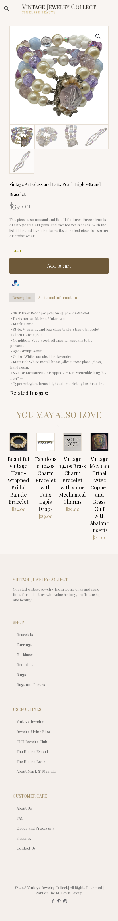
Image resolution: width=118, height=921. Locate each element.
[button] (98, 36)
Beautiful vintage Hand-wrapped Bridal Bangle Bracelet (19, 480)
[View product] (21, 448)
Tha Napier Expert (32, 751)
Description (22, 297)
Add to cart (59, 266)
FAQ (20, 818)
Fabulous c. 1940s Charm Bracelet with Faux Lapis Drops (45, 484)
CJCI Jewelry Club (32, 741)
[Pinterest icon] (59, 901)
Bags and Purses (31, 684)
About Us (24, 808)
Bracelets (25, 634)
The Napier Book (31, 761)
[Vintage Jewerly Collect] (59, 8)
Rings (21, 674)
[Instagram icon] (65, 901)
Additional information (57, 297)
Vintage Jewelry (30, 721)
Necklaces (25, 654)
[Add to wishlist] (74, 448)
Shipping (24, 838)
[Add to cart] (21, 440)
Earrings (24, 644)
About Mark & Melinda (36, 771)
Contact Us (26, 848)
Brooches (25, 664)
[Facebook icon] (53, 901)
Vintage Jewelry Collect (47, 887)
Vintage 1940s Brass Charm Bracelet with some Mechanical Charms (72, 480)
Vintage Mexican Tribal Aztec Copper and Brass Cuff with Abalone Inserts (99, 495)
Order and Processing (36, 828)
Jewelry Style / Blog (33, 731)
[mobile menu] (110, 8)
